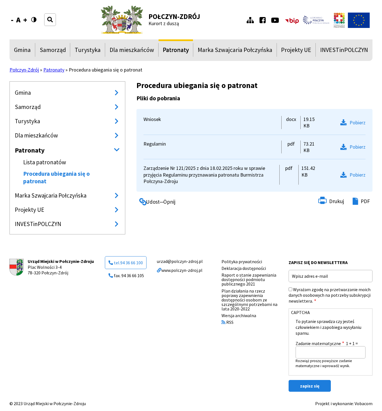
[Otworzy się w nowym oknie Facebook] (264, 20)
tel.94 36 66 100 (128, 262)
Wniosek (152, 119)
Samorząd (53, 51)
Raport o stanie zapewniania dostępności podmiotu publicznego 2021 (248, 279)
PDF (365, 201)
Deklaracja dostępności (243, 268)
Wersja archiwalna (238, 315)
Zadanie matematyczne (318, 343)
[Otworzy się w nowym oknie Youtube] (276, 20)
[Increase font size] (25, 20)
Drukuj (336, 201)
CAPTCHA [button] (300, 312)
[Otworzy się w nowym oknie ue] (359, 20)
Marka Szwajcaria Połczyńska (235, 51)
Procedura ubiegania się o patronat (56, 177)
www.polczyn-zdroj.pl (181, 270)
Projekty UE (296, 51)
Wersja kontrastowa (36, 19)
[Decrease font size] (12, 20)
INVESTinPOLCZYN (344, 51)
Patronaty (176, 51)
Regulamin (154, 144)
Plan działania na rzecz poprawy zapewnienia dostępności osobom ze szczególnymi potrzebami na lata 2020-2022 (249, 300)
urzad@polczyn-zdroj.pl (180, 261)
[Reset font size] (18, 20)
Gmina (23, 51)
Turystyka (88, 51)
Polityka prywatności (241, 261)
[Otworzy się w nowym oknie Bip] (292, 20)
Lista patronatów (44, 162)
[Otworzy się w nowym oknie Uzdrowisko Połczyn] (316, 20)
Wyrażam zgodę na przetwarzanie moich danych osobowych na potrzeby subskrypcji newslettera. (330, 295)
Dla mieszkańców (132, 51)
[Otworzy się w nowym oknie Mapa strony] (252, 20)
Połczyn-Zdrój (174, 16)
